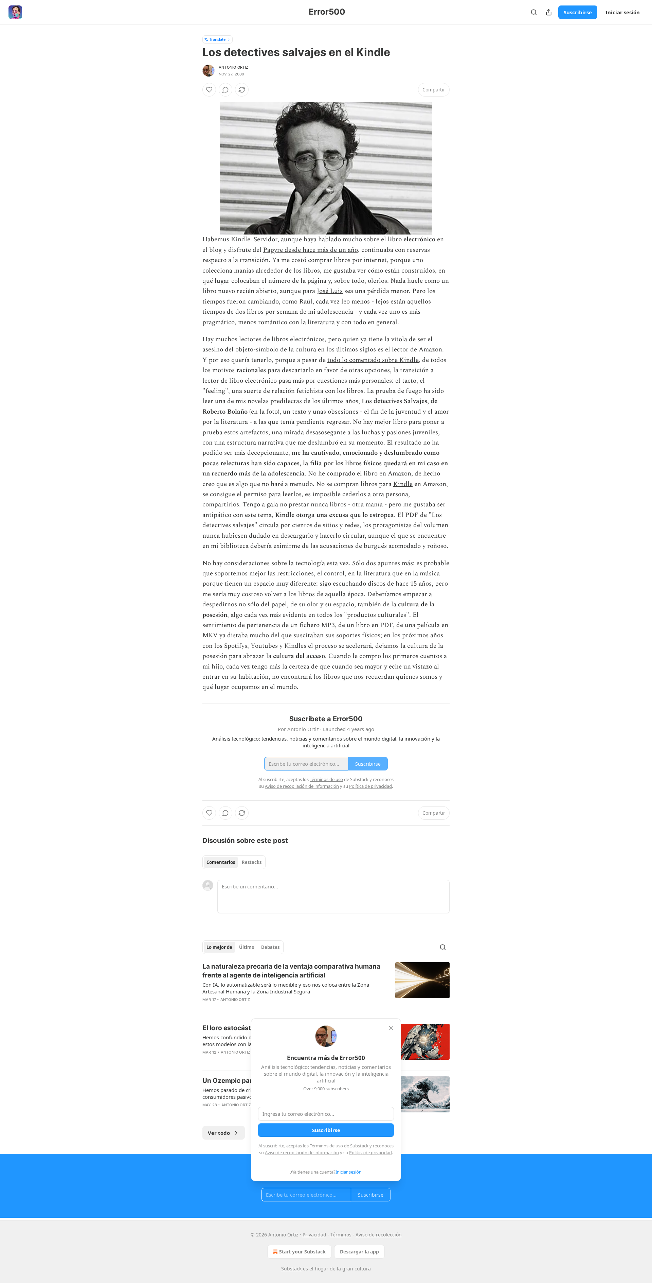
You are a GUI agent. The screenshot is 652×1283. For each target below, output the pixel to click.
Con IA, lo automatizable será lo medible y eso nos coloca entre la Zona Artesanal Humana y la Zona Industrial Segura (285, 988)
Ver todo (219, 1132)
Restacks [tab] (251, 862)
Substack (291, 1268)
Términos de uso (326, 1146)
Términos (340, 1234)
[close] (391, 1028)
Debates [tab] (270, 947)
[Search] (534, 12)
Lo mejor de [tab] (219, 947)
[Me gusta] (209, 90)
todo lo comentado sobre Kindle (373, 360)
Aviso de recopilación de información (302, 1152)
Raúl (305, 302)
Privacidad (314, 1234)
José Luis (330, 291)
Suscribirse (578, 12)
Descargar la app (359, 1251)
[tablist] (234, 862)
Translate (217, 39)
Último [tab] (246, 947)
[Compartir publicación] (549, 12)
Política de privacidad (370, 1152)
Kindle (403, 484)
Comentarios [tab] (220, 862)
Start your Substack (302, 1251)
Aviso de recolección (379, 1234)
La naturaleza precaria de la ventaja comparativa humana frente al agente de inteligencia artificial (291, 971)
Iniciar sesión (622, 12)
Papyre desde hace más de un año (310, 250)
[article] (326, 987)
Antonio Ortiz (234, 67)
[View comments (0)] (225, 90)
